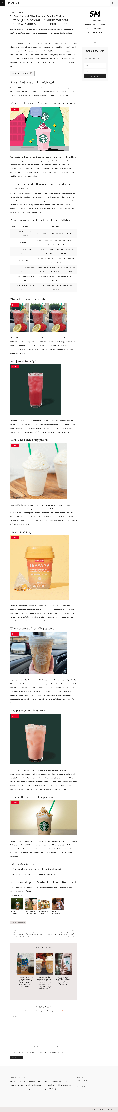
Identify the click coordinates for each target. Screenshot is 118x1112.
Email (36, 1046)
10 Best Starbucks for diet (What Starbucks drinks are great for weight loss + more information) (63, 980)
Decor (62, 3)
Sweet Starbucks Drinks (18, 922)
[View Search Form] (115, 3)
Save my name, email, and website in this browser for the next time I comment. (38, 1052)
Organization (75, 3)
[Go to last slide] (17, 971)
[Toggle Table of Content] (31, 73)
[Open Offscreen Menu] (2, 3)
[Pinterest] (113, 3)
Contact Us (81, 1087)
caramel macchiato (20, 875)
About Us (80, 1084)
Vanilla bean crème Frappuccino (23, 176)
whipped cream (67, 285)
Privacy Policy (82, 1081)
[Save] (15, 109)
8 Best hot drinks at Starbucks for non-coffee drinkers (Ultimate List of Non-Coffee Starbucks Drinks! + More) (61, 933)
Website (60, 1046)
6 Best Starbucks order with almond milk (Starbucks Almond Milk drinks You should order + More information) (25, 981)
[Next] (70, 971)
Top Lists (22, 12)
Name (14, 1046)
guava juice (56, 276)
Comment (15, 1017)
